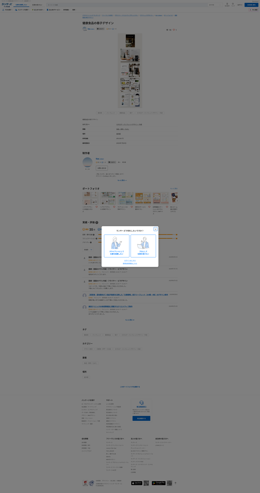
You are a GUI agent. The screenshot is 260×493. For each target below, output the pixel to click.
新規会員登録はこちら (130, 263)
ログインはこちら (130, 260)
